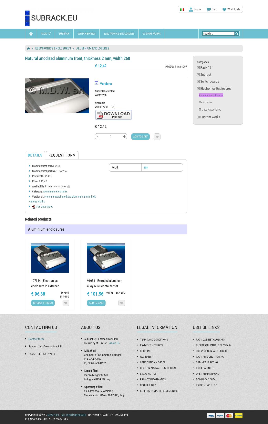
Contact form (36, 339)
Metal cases (205, 102)
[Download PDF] (113, 114)
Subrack (64, 33)
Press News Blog (206, 385)
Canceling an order (152, 362)
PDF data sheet (44, 206)
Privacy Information (153, 379)
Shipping (145, 351)
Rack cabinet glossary (210, 339)
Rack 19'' (46, 33)
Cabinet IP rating (207, 362)
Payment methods (151, 345)
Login (197, 9)
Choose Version (43, 302)
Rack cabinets (205, 368)
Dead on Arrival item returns (158, 368)
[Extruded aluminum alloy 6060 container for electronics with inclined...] (106, 258)
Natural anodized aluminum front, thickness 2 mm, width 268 (77, 58)
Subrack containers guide (212, 351)
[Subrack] (59, 18)
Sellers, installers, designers (159, 390)
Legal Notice (148, 373)
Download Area (206, 379)
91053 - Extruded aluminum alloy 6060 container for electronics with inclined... (104, 286)
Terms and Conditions (154, 339)
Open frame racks (207, 373)
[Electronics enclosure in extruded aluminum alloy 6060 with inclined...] (50, 258)
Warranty (146, 356)
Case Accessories (211, 109)
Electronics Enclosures (119, 33)
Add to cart (140, 136)
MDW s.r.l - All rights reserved (67, 415)
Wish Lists (233, 9)
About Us (114, 343)
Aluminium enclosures (92, 48)
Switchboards (86, 33)
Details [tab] (35, 155)
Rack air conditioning (210, 356)
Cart (214, 9)
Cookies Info (148, 385)
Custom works (151, 33)
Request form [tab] (62, 155)
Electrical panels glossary (213, 345)
